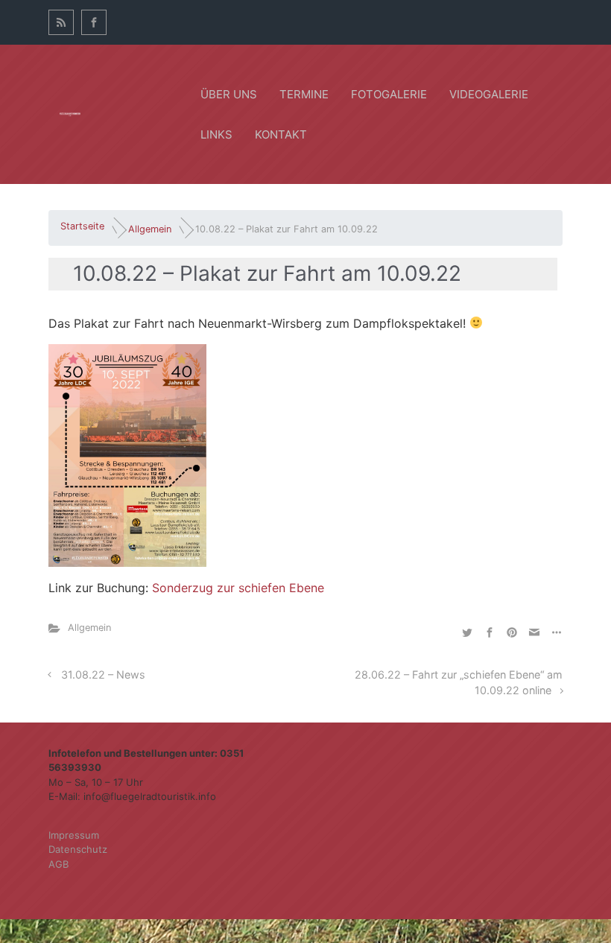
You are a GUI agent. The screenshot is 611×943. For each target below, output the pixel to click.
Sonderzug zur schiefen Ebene (238, 587)
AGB (58, 864)
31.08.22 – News (103, 674)
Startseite (82, 226)
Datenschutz (77, 849)
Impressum (73, 835)
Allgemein (149, 229)
